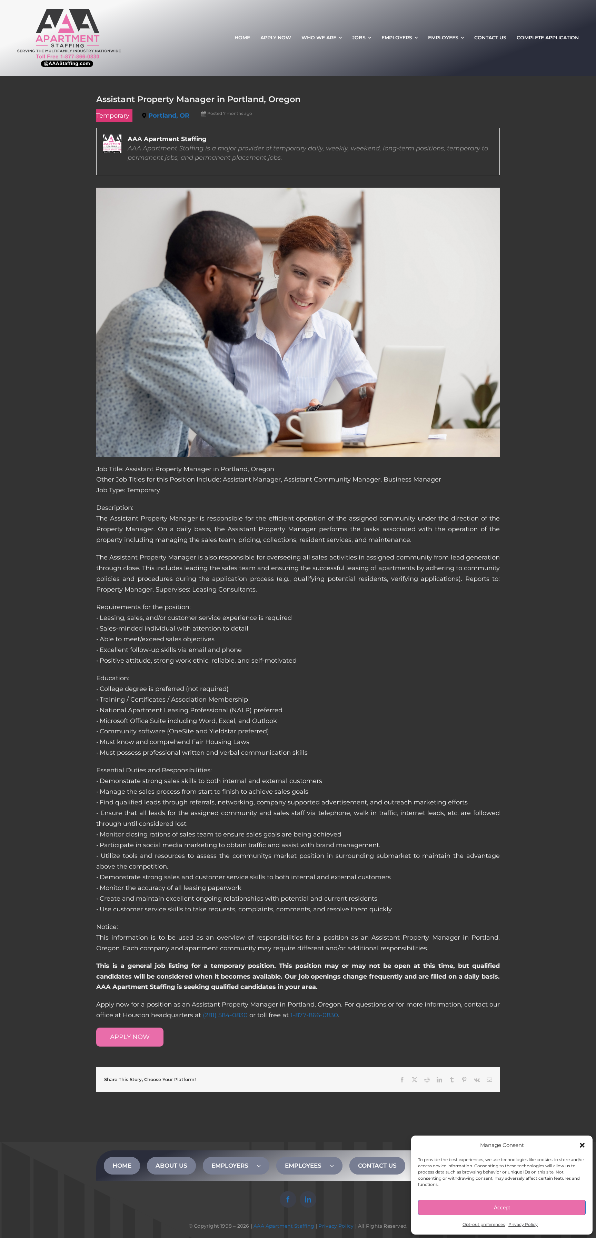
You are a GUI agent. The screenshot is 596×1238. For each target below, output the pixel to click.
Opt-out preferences (484, 1224)
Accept (502, 1207)
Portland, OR (168, 115)
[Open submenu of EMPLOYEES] (336, 1165)
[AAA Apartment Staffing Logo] (69, 12)
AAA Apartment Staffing (284, 1226)
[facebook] (288, 1199)
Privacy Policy (523, 1224)
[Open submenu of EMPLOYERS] (263, 1165)
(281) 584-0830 (225, 1015)
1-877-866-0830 (314, 1015)
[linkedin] (308, 1199)
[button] (582, 1145)
